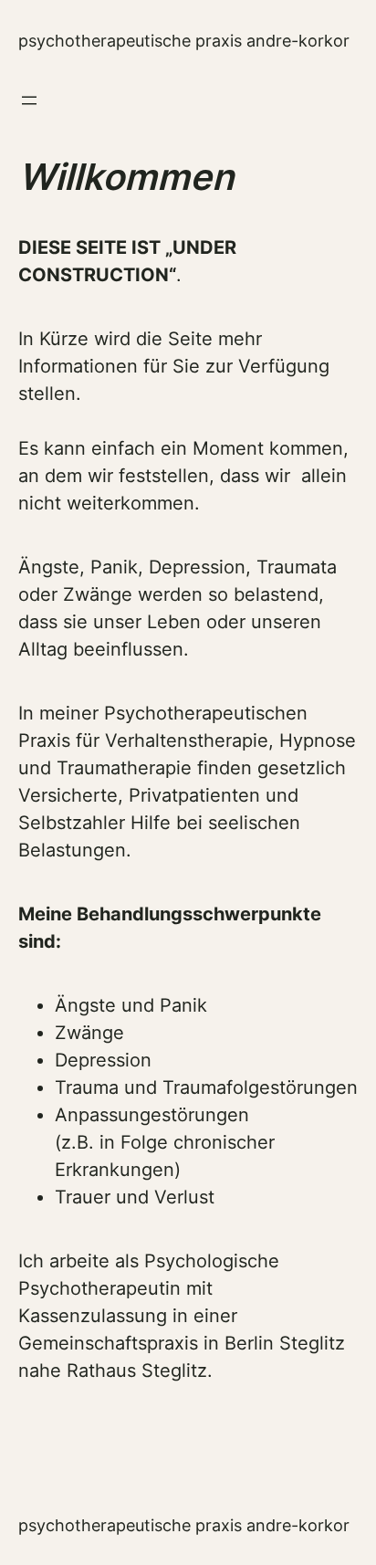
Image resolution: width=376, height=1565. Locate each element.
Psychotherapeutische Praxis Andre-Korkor (184, 40)
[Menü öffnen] (29, 100)
